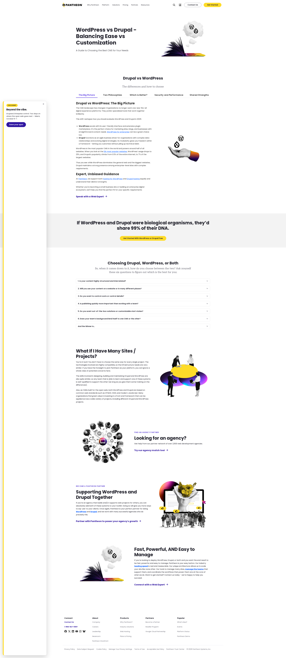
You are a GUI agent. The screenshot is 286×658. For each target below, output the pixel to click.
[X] (69, 632)
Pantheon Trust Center (175, 649)
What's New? (182, 622)
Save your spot (16, 124)
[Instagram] (80, 632)
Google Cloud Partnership (155, 631)
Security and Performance (169, 95)
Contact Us (193, 5)
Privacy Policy (69, 649)
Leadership (96, 631)
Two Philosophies (112, 95)
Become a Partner (153, 622)
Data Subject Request (85, 649)
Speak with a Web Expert (90, 196)
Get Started (212, 5)
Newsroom (96, 636)
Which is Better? (138, 95)
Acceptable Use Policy (155, 649)
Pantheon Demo (183, 636)
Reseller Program (152, 627)
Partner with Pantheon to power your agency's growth (107, 521)
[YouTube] (76, 632)
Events (179, 627)
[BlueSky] (84, 632)
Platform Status (183, 631)
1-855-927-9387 (71, 627)
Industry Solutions (127, 627)
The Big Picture (87, 95)
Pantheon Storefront (100, 641)
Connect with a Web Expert (149, 584)
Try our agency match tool (149, 450)
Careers (95, 627)
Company (96, 622)
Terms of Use (139, 649)
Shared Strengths (199, 95)
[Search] (174, 5)
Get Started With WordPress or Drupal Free (143, 238)
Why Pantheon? (126, 622)
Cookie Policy (101, 649)
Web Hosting (125, 631)
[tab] (87, 95)
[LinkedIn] (73, 632)
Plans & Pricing (125, 636)
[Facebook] (65, 632)
